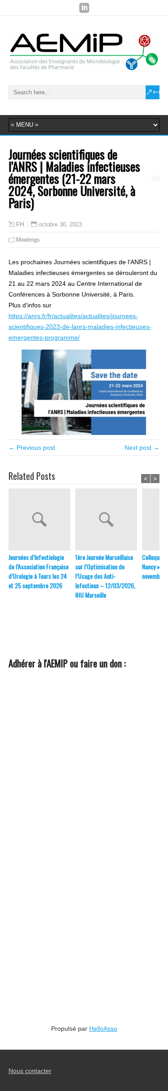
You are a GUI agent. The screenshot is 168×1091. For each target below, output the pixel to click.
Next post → (142, 447)
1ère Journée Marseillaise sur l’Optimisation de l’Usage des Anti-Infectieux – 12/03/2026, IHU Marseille (105, 575)
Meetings (28, 239)
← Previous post (32, 447)
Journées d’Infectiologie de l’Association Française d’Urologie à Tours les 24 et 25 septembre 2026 (39, 571)
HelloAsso (103, 1028)
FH (20, 225)
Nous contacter (30, 1070)
